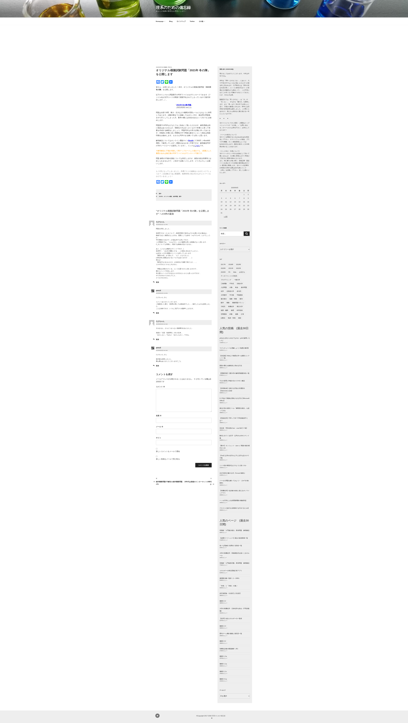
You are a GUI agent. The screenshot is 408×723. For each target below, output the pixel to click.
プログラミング (226, 280)
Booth (190, 140)
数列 (241, 299)
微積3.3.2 (223, 641)
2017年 (223, 264)
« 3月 (225, 216)
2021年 (161, 196)
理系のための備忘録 (173, 7)
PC (229, 272)
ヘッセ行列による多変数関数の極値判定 (233, 500)
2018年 (230, 264)
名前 (159, 416)
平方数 (232, 295)
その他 (201, 21)
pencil (170, 67)
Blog (171, 21)
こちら (197, 146)
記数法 (223, 318)
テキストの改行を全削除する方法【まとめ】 (234, 508)
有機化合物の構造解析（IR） (229, 649)
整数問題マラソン (238, 303)
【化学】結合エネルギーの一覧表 (231, 618)
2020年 (223, 268)
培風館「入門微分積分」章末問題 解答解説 (234, 530)
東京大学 (240, 306)
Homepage (160, 21)
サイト (158, 438)
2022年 (238, 268)
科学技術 (240, 310)
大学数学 (224, 295)
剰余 (236, 287)
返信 (157, 282)
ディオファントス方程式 (229, 276)
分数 (231, 287)
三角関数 (224, 283)
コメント (160, 387)
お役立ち (242, 272)
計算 (242, 314)
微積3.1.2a (223, 656)
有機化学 (231, 306)
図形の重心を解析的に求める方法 (231, 365)
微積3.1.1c (223, 671)
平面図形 (240, 295)
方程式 (223, 306)
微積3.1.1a (223, 664)
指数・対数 (233, 299)
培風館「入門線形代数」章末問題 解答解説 (234, 563)
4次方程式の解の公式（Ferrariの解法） (233, 473)
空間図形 (224, 314)
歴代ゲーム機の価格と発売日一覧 (231, 633)
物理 (232, 310)
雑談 (239, 318)
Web (234, 272)
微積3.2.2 (223, 601)
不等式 (232, 283)
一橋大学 (237, 280)
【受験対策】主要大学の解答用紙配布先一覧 (234, 373)
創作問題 (175, 196)
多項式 (239, 291)
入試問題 (224, 287)
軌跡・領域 (231, 318)
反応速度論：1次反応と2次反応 (230, 593)
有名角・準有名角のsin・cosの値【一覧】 (234, 428)
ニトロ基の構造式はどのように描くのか (233, 465)
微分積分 (224, 299)
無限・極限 (224, 310)
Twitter (192, 21)
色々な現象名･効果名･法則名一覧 (231, 545)
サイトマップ (181, 21)
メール (159, 427)
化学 (222, 291)
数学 (160, 193)
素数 (236, 314)
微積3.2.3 (223, 626)
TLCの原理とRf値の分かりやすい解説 (232, 381)
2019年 (238, 264)
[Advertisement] (204, 41)
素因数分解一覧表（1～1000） (230, 578)
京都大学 (240, 283)
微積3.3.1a (223, 679)
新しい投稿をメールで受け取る (168, 459)
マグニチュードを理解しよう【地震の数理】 (234, 348)
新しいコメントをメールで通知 (168, 451)
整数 (228, 303)
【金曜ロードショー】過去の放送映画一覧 (234, 538)
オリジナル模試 (168, 196)
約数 (231, 314)
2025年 (223, 272)
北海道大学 (230, 291)
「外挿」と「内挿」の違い (228, 586)
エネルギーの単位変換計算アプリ (231, 570)
